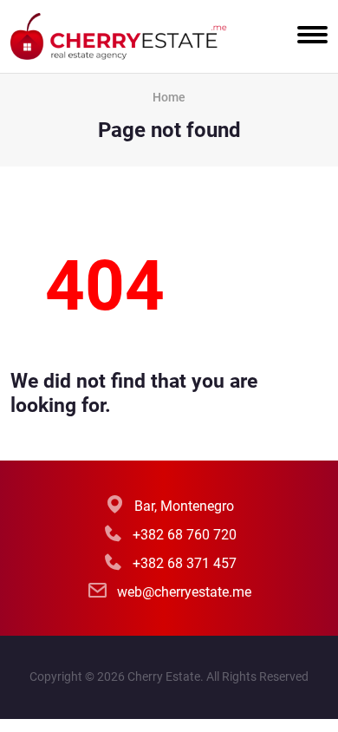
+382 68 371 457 (185, 563)
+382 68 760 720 (185, 534)
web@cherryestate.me (184, 592)
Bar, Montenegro (184, 506)
